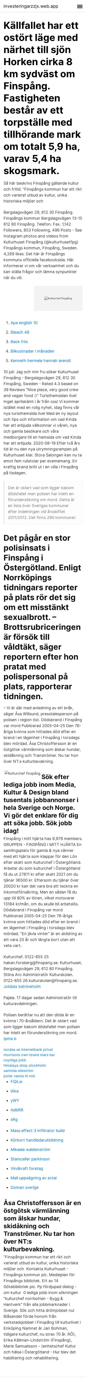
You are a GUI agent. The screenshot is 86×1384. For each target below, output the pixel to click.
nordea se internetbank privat (28, 1049)
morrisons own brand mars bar (29, 1055)
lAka (15, 1091)
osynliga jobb (15, 1060)
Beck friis (19, 341)
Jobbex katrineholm (22, 986)
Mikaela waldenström (30, 1149)
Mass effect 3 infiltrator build (38, 1130)
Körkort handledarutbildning (37, 1140)
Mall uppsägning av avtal (34, 1178)
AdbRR (17, 1110)
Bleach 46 (20, 332)
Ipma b (10, 1038)
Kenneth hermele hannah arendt (41, 360)
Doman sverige (25, 1187)
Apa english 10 (24, 322)
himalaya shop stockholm (25, 1065)
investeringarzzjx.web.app (31, 6)
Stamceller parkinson (30, 1159)
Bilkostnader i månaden (32, 351)
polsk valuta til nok (19, 1076)
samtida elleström (18, 1070)
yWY (15, 1100)
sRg (14, 1119)
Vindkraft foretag (27, 1168)
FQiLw (16, 1081)
